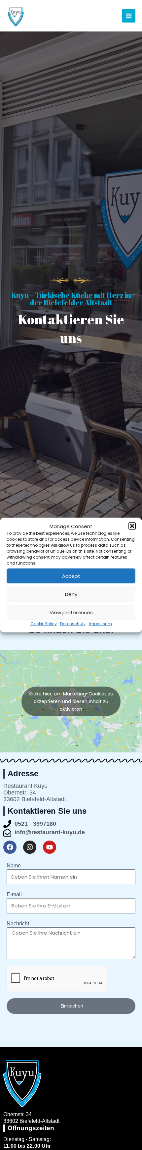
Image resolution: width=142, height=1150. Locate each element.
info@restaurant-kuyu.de (50, 832)
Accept (71, 576)
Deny (71, 594)
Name (14, 865)
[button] (132, 526)
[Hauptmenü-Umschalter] (129, 16)
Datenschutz (73, 624)
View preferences (71, 612)
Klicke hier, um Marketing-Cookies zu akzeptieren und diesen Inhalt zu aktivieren (71, 701)
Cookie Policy (43, 624)
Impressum (100, 624)
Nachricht (18, 923)
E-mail (14, 894)
